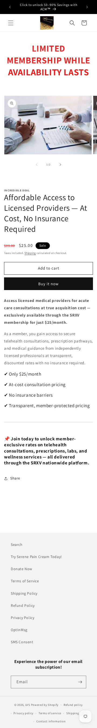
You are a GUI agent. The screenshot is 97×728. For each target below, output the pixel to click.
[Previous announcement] (10, 7)
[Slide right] (60, 165)
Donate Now (21, 568)
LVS (27, 705)
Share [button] (15, 478)
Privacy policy (23, 713)
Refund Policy (23, 605)
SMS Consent (22, 641)
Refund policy (73, 705)
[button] (11, 23)
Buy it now (48, 283)
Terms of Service (25, 581)
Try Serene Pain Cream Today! (36, 556)
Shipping (30, 253)
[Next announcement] (87, 7)
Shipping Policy (24, 593)
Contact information (50, 721)
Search (17, 544)
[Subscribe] (80, 682)
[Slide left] (37, 165)
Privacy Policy (22, 617)
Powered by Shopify (45, 705)
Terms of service (50, 713)
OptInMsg (19, 629)
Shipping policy (77, 713)
